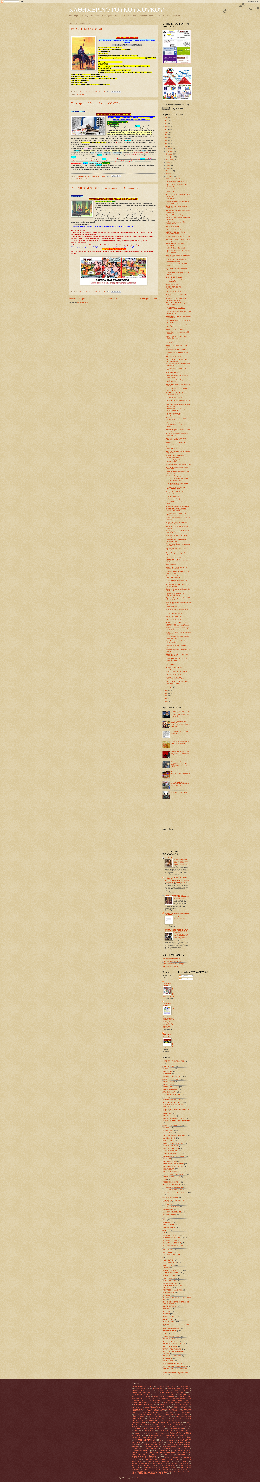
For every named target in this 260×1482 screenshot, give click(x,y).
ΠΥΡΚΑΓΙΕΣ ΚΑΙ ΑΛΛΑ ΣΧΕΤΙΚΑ (172, 1290)
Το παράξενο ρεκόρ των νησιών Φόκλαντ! (178, 464)
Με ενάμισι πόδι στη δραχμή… (175, 476)
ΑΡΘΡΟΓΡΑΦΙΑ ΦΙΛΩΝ (169, 1089)
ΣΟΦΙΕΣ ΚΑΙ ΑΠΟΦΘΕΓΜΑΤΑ (171, 1328)
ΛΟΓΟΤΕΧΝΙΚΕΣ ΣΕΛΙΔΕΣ (170, 1235)
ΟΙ (163, 1257)
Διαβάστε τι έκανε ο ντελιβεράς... (175, 329)
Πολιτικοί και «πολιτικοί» (173, 372)
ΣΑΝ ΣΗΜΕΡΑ (166, 1295)
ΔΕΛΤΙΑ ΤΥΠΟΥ (167, 1113)
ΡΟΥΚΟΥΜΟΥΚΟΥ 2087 (173, 422)
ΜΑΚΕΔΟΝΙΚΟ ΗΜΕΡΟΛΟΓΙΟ (171, 1243)
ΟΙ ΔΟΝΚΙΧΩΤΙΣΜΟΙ (168, 1260)
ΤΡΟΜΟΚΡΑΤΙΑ (167, 1358)
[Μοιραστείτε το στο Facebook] (118, 92)
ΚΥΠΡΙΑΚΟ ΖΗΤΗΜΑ (168, 1225)
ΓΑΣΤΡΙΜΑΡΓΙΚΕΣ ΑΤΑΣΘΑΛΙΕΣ (172, 1102)
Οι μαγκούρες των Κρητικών (174, 397)
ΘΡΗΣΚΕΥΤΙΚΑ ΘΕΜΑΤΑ (170, 1197)
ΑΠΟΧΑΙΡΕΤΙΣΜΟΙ (168, 1081)
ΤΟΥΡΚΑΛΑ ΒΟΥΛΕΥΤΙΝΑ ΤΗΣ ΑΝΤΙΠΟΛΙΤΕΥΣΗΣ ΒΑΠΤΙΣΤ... (176, 308)
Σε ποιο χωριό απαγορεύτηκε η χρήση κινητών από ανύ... (177, 581)
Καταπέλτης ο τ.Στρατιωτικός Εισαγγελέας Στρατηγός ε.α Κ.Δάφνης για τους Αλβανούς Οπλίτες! (179, 764)
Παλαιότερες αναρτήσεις (148, 299)
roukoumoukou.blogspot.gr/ (170, 966)
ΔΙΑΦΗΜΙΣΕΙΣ (166, 1127)
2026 (166, 118)
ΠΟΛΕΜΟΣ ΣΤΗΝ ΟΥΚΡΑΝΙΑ (171, 1273)
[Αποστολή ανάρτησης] (108, 91)
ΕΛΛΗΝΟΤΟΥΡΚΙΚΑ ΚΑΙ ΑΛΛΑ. (172, 1153)
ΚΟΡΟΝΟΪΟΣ (166, 1222)
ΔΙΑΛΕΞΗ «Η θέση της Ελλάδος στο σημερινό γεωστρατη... (176, 409)
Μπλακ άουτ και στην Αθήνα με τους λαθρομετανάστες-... (176, 447)
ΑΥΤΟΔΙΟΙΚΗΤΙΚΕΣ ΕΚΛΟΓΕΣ (171, 1094)
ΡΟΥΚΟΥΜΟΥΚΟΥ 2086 (173, 499)
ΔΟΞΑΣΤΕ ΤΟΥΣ (167, 1133)
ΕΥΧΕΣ (164, 1179)
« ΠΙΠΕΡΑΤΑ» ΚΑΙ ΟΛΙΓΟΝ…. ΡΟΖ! (173, 1061)
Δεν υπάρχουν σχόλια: (99, 91)
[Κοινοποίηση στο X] (116, 92)
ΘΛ (163, 1195)
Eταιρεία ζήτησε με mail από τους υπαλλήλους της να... (175, 456)
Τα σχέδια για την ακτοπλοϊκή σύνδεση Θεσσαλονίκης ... (177, 637)
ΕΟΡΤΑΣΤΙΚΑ (166, 1159)
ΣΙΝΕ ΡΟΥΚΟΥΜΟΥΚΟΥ (170, 1306)
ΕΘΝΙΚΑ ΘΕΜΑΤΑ (167, 1140)
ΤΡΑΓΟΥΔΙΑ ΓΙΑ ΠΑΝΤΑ (169, 1346)
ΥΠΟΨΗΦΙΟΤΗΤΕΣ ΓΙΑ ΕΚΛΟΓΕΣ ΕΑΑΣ (174, 1366)
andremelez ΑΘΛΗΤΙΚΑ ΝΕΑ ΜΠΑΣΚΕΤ (174, 961)
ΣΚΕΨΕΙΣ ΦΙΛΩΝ (167, 1319)
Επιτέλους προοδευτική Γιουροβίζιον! (176, 349)
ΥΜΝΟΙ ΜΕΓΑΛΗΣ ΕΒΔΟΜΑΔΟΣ (172, 1363)
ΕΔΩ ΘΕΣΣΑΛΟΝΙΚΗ (168, 1138)
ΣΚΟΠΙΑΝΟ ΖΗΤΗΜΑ (168, 1321)
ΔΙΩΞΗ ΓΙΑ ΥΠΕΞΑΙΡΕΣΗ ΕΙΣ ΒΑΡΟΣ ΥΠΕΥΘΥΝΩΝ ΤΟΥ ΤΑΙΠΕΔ (177, 479)
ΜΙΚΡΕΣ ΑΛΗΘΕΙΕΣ (168, 1252)
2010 (166, 701)
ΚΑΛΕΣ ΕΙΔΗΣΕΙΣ (167, 1209)
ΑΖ (163, 1063)
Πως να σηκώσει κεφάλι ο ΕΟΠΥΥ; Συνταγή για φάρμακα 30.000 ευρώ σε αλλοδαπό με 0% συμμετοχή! (181, 724)
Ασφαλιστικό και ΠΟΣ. (172, 284)
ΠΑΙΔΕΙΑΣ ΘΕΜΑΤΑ (168, 1265)
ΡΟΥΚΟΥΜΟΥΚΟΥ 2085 (173, 557)
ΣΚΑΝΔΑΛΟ (166, 1314)
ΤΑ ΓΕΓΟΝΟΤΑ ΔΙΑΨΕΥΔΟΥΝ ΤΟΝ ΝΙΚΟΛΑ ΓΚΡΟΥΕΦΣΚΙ (176, 509)
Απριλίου (169, 171)
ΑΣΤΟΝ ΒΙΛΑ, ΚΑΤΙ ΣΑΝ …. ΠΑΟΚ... (177, 622)
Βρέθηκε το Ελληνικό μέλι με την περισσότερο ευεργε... (175, 443)
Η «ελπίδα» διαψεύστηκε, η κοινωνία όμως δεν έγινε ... (177, 434)
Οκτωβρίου (169, 154)
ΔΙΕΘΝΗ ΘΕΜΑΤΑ (167, 1130)
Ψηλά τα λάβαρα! (171, 564)
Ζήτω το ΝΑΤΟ (170, 192)
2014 (166, 693)
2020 (166, 135)
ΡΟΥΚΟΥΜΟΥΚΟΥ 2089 (173, 291)
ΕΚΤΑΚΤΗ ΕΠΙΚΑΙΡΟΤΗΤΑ (170, 1146)
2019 (166, 137)
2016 (166, 146)
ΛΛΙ (163, 1232)
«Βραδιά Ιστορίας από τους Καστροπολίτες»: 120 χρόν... (175, 414)
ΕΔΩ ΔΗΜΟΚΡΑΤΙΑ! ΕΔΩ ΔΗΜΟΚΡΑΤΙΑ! (174, 1135)
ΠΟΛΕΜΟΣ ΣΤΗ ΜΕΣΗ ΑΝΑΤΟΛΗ (172, 1270)
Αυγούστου (169, 160)
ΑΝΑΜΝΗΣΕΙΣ (166, 1074)
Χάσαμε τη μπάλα (171, 189)
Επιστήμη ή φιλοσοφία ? (173, 496)
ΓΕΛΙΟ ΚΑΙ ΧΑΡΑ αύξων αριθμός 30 (176, 248)
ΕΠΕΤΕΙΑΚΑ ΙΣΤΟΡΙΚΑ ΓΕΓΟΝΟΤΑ (173, 1164)
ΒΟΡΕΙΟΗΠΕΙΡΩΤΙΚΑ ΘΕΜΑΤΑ (172, 1100)
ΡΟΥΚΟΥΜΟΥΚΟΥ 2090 (173, 229)
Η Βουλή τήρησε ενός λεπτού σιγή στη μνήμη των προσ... (177, 654)
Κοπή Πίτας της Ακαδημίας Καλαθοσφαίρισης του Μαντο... (176, 678)
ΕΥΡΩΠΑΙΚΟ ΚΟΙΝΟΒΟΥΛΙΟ (171, 1177)
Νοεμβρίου (169, 151)
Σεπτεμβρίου (170, 157)
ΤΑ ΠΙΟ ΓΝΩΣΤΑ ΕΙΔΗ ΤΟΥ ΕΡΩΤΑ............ (174, 287)
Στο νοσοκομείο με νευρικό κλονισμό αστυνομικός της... (176, 341)
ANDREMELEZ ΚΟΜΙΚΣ (167, 984)
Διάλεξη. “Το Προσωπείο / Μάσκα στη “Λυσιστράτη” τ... (177, 280)
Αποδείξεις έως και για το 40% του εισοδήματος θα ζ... (176, 222)
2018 (166, 140)
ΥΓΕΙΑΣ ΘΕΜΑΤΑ (167, 1361)
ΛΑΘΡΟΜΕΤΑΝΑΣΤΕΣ (169, 1227)
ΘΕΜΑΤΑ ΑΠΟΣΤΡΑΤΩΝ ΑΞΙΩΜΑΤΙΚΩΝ (174, 1192)
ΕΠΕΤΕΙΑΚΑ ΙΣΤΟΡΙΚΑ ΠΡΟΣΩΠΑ (172, 1166)
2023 (166, 126)
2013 (166, 696)
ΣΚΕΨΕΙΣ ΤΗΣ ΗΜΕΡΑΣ (169, 1316)
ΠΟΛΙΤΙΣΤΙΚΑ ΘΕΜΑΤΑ (169, 1281)
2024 (166, 123)
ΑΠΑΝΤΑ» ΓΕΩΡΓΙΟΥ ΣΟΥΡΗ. (171, 1079)
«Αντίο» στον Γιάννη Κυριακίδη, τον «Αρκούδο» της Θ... (176, 522)
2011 (166, 699)
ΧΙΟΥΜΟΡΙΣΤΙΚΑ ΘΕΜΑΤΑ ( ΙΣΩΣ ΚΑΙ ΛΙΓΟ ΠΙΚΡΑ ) (149, 1473)
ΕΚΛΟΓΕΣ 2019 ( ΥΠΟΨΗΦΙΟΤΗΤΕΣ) (173, 1143)
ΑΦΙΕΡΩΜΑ (166, 1097)
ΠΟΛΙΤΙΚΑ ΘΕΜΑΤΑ (168, 1278)
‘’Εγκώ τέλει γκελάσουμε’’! (173, 226)
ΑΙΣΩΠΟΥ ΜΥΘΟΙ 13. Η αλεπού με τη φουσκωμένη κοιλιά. (177, 682)
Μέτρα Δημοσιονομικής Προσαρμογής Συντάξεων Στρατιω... (177, 483)
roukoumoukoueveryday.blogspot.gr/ (173, 963)
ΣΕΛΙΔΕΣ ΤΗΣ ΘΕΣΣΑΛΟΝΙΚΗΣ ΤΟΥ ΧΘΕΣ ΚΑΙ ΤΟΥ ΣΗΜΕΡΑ (167, 1453)
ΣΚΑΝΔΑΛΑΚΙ (166, 1308)
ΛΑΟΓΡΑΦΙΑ (166, 1230)
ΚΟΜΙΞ (164, 1220)
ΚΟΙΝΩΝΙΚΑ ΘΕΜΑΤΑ (169, 1214)
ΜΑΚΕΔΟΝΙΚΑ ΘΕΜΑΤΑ (169, 1240)
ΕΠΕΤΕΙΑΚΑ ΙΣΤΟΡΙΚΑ (169, 1161)
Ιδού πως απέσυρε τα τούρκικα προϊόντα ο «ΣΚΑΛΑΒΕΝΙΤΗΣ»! (180, 772)
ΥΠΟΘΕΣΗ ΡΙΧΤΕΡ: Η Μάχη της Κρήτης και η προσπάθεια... (178, 303)
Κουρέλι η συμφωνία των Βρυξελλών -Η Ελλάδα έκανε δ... (177, 531)
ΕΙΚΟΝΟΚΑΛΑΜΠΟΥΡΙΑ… (174, 616)
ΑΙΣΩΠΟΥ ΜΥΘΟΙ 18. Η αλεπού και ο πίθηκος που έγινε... (177, 360)
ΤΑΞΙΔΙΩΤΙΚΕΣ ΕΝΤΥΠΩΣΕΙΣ (171, 1336)
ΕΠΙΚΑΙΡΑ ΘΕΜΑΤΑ (168, 1169)
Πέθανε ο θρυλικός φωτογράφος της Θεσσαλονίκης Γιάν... (176, 568)
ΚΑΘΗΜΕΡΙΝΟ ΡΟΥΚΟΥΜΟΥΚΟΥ (116, 9)
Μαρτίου (168, 174)
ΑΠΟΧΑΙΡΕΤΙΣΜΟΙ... (168, 1084)
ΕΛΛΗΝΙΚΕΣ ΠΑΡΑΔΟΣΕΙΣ (170, 1148)
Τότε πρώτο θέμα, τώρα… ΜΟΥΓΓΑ (95, 103)
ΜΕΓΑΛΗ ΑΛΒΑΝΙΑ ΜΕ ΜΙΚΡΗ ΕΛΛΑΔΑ (178, 236)
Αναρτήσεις (184, 975)
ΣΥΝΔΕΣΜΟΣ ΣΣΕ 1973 (167, 1035)
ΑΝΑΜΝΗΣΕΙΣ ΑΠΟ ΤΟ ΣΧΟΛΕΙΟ (172, 1076)
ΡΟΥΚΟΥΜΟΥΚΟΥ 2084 (173, 619)
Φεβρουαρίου (170, 176)
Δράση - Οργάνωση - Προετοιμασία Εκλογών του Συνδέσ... (176, 549)
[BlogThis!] (114, 92)
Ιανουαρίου (169, 687)
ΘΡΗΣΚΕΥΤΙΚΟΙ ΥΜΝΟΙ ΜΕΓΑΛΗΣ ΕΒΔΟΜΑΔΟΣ (168, 1424)
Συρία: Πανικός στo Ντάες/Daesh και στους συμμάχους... (176, 641)
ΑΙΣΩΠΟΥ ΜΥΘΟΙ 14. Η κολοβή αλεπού (178, 625)
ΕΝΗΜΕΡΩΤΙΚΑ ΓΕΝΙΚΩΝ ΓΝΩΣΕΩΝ (173, 1156)
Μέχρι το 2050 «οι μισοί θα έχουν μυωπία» (178, 215)
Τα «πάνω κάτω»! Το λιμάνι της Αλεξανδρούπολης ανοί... (175, 576)
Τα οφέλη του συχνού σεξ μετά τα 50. (177, 671)
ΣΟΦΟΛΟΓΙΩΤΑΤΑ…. (172, 606)
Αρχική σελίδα (112, 299)
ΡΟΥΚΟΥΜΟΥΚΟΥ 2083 (173, 674)
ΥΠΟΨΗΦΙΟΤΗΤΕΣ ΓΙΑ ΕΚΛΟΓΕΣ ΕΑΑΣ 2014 (176, 1368)
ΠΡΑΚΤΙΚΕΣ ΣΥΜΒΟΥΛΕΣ (170, 1283)
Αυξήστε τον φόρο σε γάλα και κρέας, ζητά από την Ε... (177, 337)
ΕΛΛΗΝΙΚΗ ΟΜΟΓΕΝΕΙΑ (170, 1151)
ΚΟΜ (164, 1217)
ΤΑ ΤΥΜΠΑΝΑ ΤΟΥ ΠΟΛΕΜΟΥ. (175, 614)
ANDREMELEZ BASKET (167, 1004)
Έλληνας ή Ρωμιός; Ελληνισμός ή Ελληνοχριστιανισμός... (176, 299)
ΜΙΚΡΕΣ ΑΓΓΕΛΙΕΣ (168, 1249)
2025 (166, 121)
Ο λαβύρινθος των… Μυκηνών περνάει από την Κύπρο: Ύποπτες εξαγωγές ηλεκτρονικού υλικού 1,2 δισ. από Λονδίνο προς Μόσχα (180, 936)
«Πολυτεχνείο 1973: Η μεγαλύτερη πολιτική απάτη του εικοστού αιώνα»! (180, 783)
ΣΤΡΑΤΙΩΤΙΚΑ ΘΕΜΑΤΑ (169, 1331)
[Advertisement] (172, 814)
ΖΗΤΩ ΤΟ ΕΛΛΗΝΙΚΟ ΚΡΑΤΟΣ (171, 1184)
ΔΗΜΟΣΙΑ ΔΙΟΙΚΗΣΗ (168, 1116)
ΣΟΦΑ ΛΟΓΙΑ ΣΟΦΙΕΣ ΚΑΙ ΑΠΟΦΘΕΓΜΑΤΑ (175, 1324)
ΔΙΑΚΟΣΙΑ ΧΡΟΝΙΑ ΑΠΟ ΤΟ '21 (171, 1125)
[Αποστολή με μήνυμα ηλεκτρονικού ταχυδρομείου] (112, 92)
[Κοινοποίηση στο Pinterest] (120, 92)
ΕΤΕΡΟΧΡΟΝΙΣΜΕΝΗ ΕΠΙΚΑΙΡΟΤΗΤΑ (174, 1174)
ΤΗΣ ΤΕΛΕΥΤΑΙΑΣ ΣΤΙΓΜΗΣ (171, 1338)
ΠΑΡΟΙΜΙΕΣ (166, 1268)
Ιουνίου (168, 165)
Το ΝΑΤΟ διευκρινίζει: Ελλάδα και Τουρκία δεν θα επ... (176, 393)
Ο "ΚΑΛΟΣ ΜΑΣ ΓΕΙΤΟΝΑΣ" (171, 1255)
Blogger (138, 1478)
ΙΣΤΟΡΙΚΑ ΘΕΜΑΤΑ (168, 1204)
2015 (166, 690)
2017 (166, 143)
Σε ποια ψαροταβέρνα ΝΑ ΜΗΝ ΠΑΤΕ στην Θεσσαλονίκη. (180, 742)
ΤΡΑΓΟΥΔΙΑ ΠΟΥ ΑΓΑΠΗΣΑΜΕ (171, 1349)
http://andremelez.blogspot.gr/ (171, 958)
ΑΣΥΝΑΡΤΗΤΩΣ (171, 199)
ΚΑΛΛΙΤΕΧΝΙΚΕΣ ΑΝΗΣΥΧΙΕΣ (171, 1212)
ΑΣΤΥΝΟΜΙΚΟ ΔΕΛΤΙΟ (169, 1092)
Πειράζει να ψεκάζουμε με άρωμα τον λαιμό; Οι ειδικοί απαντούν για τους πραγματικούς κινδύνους (180, 862)
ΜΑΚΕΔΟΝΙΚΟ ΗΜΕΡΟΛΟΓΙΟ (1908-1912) (175, 1245)
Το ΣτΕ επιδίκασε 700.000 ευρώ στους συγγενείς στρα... (177, 610)
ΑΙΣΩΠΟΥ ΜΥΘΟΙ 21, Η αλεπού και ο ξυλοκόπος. (105, 188)
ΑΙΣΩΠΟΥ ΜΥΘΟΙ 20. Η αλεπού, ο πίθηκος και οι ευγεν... (176, 232)
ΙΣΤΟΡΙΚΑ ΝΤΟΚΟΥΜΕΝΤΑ (170, 1207)
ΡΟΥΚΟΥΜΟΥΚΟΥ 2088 (173, 356)
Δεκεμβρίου (169, 148)
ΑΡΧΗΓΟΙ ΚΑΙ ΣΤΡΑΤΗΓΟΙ (179, 792)
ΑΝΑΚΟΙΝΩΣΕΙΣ (167, 1071)
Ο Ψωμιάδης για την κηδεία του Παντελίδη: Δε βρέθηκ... (175, 594)
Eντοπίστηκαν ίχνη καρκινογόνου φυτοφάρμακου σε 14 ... (176, 260)
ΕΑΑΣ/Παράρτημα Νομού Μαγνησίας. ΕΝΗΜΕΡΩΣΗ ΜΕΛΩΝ (177, 488)
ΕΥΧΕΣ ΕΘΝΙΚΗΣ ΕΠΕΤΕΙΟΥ (171, 1182)
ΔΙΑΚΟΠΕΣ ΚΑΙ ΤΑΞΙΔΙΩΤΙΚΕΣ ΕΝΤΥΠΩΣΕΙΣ (176, 1121)
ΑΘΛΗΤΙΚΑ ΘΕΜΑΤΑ (82, 179)
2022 (166, 129)
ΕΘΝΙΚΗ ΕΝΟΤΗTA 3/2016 (174, 277)
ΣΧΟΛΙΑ (164, 1333)
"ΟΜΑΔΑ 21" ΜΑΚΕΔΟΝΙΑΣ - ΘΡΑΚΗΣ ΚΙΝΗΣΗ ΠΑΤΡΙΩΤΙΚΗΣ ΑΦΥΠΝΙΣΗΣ (176, 930)
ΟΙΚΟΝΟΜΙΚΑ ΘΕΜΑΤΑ (169, 1262)
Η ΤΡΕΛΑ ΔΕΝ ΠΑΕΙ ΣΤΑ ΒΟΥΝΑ (172, 1187)
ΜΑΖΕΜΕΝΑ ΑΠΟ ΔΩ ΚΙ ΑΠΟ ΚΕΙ (172, 1238)
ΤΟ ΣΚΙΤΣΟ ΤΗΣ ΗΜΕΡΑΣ (170, 1341)
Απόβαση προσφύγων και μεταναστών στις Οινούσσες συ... (177, 202)
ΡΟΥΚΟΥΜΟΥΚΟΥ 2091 (88, 29)
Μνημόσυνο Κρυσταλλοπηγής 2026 (179, 917)
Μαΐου (168, 168)
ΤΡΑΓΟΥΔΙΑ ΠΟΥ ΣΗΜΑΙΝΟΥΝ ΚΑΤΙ (173, 1344)
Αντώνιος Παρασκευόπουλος (174, 895)
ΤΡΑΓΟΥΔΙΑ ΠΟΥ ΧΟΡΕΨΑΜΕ (171, 1356)
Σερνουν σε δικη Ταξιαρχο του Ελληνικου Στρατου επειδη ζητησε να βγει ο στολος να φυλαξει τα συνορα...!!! (181, 714)
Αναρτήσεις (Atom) (82, 302)
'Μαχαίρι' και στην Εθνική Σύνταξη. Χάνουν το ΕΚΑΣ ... (176, 540)
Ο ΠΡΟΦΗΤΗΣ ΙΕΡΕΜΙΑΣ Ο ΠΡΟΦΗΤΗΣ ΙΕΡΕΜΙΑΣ (181, 897)
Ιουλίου (168, 162)
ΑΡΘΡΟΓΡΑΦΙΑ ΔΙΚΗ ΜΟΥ (170, 1087)
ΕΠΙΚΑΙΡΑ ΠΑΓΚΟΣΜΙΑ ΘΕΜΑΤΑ (172, 1171)
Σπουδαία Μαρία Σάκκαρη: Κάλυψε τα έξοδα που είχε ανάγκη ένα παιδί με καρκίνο (177, 881)
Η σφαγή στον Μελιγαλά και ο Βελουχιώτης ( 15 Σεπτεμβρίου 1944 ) (180, 753)
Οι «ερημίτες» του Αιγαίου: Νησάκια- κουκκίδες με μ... (176, 659)
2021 (166, 132)
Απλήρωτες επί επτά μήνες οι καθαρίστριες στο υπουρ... (174, 667)
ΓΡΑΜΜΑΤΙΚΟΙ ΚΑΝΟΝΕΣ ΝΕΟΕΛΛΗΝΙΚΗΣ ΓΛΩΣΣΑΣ (176, 1398)
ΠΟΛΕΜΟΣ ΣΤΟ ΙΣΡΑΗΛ (169, 1275)
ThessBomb (168, 858)
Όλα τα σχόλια (185, 979)
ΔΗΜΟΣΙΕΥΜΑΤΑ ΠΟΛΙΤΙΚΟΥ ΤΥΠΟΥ (174, 1118)
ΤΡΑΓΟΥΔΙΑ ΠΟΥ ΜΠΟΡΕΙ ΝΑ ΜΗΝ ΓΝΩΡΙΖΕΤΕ (160, 1467)
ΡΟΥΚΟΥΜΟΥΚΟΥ (81, 94)
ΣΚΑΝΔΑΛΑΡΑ (166, 1311)
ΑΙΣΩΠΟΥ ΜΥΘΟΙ (167, 1069)
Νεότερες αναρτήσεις (77, 299)
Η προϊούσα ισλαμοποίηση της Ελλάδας (177, 506)
